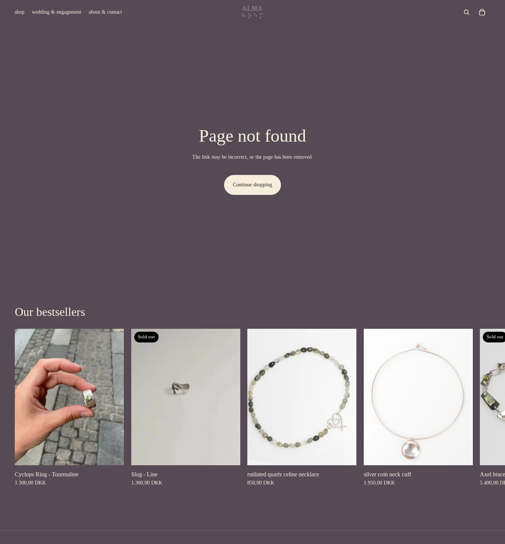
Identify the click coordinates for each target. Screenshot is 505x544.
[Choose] (112, 453)
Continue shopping (252, 184)
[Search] (466, 12)
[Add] (345, 453)
